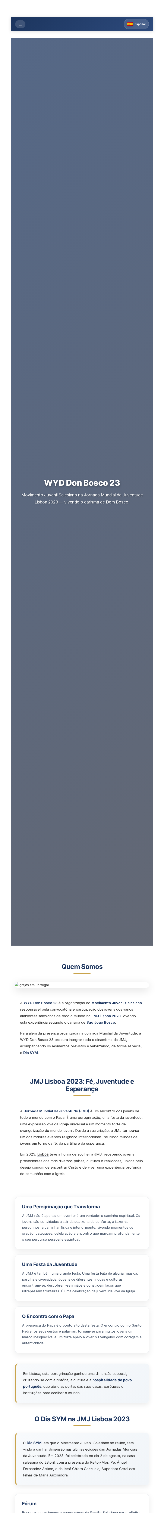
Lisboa (105, 1016)
